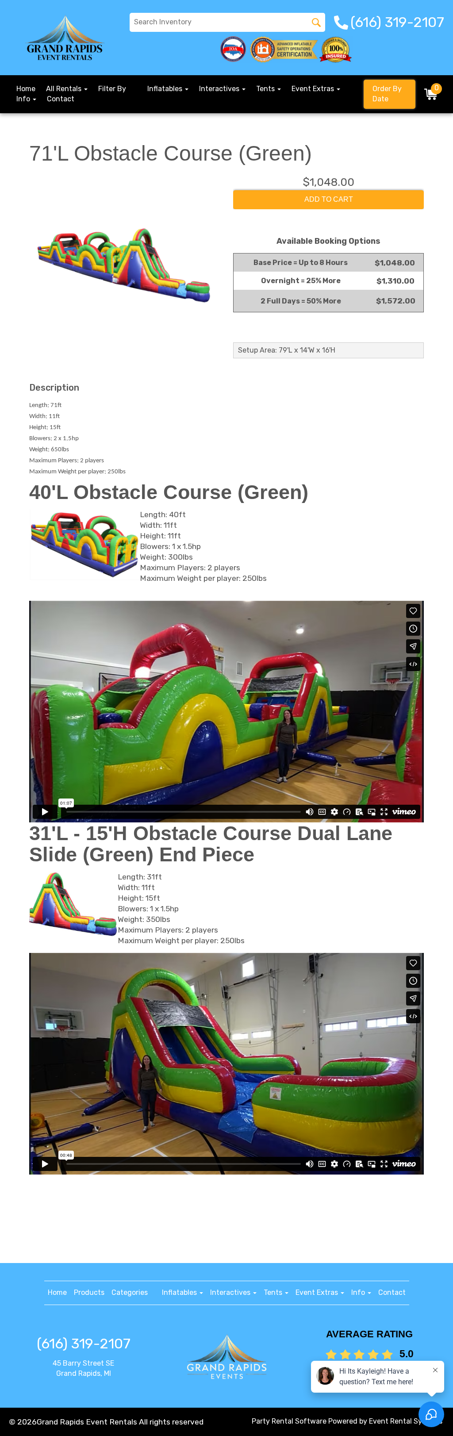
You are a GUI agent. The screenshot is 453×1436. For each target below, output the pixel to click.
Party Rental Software (289, 1421)
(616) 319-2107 (84, 1343)
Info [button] (24, 99)
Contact (60, 99)
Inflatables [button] (165, 88)
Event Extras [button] (314, 88)
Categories (129, 1292)
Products (89, 1292)
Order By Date (387, 93)
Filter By (112, 88)
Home (25, 88)
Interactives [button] (220, 88)
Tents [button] (266, 88)
